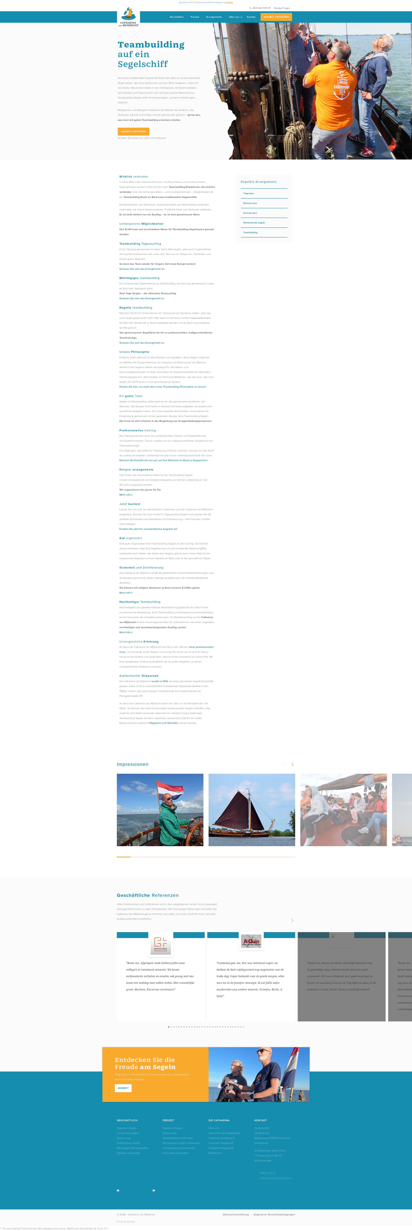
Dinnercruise (250, 203)
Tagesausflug (140, 244)
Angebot (123, 1088)
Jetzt (129, 504)
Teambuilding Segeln (128, 1143)
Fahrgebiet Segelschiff (221, 1148)
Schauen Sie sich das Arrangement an (141, 298)
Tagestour (248, 193)
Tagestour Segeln (126, 1128)
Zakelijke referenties (128, 1153)
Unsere (134, 352)
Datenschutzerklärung (236, 1214)
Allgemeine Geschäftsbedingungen (274, 1214)
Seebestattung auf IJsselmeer (179, 1148)
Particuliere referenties (175, 1153)
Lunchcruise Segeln (128, 1133)
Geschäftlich (177, 17)
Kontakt (251, 17)
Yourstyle (131, 1221)
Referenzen (215, 1153)
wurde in (157, 681)
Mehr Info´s (125, 632)
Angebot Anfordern (276, 17)
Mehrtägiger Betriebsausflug (132, 1148)
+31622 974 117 (267, 1173)
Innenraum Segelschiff (221, 1143)
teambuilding (139, 278)
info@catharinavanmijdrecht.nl (275, 1178)
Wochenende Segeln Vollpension (181, 1143)
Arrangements (214, 17)
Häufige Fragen (282, 8)
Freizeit (195, 17)
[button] (292, 765)
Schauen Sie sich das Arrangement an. (142, 269)
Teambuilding (139, 602)
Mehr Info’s (125, 592)
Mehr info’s (125, 495)
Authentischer (139, 676)
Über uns (234, 17)
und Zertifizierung (141, 567)
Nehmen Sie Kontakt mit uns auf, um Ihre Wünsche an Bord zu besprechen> (163, 460)
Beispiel (136, 469)
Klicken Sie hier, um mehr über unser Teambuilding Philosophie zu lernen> (163, 387)
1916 (165, 681)
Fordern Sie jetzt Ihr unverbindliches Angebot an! (148, 529)
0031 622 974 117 (262, 8)
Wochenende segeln (254, 222)
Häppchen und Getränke (163, 723)
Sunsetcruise (250, 213)
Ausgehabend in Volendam (178, 1138)
